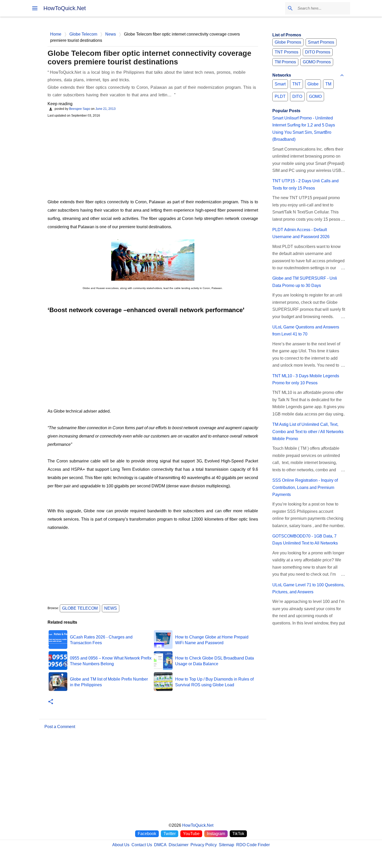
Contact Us (141, 845)
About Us (120, 845)
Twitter (169, 833)
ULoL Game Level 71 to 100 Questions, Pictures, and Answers (308, 588)
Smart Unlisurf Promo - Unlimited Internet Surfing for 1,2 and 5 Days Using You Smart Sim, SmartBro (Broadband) (303, 129)
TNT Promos (286, 52)
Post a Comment (59, 726)
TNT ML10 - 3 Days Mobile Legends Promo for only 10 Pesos (305, 379)
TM (328, 84)
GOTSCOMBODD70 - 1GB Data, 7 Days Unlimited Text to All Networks (305, 539)
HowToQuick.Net (64, 8)
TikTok (238, 833)
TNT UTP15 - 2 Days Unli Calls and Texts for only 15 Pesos (305, 184)
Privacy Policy (203, 845)
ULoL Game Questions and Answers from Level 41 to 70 (305, 330)
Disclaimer (178, 845)
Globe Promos (288, 42)
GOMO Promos (317, 62)
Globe (313, 84)
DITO (297, 96)
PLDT (280, 96)
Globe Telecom (80, 608)
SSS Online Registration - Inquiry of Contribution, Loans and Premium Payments (305, 487)
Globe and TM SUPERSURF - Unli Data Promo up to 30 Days (304, 281)
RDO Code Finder (253, 845)
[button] (51, 701)
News (110, 608)
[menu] (34, 8)
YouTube (191, 833)
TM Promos (285, 62)
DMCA (160, 845)
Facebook (147, 833)
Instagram (216, 833)
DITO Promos (317, 52)
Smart (280, 84)
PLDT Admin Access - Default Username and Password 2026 (301, 233)
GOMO (315, 96)
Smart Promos (321, 42)
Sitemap (226, 845)
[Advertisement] (153, 157)
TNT (296, 84)
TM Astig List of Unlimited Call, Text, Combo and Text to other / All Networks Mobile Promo (308, 431)
